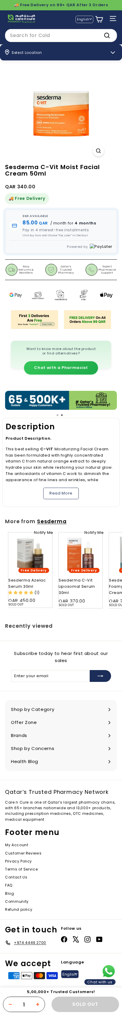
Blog (9, 893)
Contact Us (16, 877)
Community (17, 901)
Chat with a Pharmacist (61, 367)
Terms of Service (21, 869)
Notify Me (43, 532)
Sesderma (52, 521)
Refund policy (18, 909)
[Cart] (99, 19)
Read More (61, 493)
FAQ (8, 885)
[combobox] (61, 35)
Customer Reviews (23, 853)
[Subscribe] (100, 676)
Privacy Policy (18, 861)
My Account (16, 844)
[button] (21, 592)
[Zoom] (98, 150)
